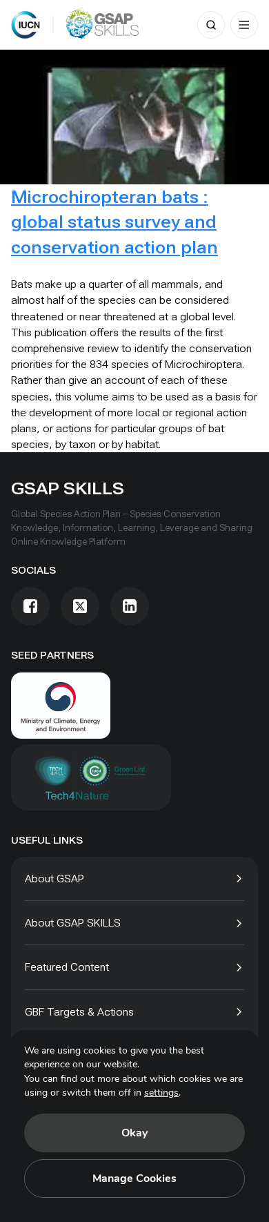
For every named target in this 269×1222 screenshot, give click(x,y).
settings (161, 1092)
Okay (134, 1133)
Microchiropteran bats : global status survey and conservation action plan (114, 222)
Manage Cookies (134, 1178)
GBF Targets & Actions (79, 1011)
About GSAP (54, 878)
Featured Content (67, 966)
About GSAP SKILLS (73, 922)
